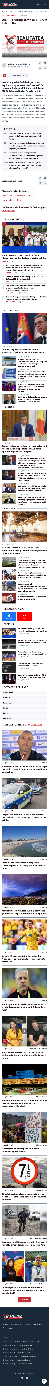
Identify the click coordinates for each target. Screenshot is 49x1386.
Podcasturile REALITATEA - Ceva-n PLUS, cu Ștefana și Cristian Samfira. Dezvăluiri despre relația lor (24, 1055)
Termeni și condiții (16, 1324)
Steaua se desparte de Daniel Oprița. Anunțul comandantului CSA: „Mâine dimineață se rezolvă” (25, 165)
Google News (8, 210)
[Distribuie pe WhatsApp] (40, 68)
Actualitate (18, 11)
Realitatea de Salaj (27, 1349)
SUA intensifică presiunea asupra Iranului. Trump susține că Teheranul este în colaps (32, 399)
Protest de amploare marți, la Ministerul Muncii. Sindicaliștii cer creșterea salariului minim (32, 575)
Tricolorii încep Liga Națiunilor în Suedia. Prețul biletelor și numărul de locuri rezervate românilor (23, 959)
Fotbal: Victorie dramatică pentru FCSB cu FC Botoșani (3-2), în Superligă (25, 278)
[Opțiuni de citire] (44, 1381)
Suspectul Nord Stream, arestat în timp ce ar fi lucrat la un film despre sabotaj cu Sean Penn (24, 1243)
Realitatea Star (34, 1341)
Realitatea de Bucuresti (24, 1360)
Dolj (19, 200)
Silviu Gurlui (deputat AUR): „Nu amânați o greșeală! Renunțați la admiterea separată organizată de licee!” (32, 500)
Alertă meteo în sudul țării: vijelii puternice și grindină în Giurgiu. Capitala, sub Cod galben (24, 912)
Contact (5, 1324)
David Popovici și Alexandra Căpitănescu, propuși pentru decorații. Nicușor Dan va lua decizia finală (23, 1290)
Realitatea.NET (7, 1341)
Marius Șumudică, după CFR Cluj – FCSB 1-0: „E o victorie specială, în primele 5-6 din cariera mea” (24, 1007)
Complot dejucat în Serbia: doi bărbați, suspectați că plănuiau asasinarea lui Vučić (26, 136)
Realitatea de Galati (9, 1353)
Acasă (6, 11)
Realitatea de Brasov (25, 1345)
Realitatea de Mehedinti (28, 1356)
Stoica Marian (41, 1097)
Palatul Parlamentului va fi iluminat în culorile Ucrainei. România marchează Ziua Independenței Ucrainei (24, 1103)
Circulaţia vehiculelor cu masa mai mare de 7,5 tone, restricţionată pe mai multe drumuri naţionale (24, 1197)
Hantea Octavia (22, 64)
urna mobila (8, 200)
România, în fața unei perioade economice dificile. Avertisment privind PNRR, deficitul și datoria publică (26, 155)
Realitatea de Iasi (8, 1360)
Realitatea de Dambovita (10, 1356)
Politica (5, 261)
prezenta (21, 195)
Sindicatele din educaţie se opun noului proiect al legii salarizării (21, 1150)
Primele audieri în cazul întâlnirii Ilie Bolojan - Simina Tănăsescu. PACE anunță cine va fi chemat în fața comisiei (32, 477)
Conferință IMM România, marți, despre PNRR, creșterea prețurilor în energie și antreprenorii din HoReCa (25, 287)
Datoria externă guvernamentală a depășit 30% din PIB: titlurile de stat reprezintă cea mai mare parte (32, 587)
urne (30, 195)
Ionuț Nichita (42, 763)
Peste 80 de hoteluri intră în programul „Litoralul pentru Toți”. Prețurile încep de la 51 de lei (23, 865)
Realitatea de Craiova (38, 1049)
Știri (11, 11)
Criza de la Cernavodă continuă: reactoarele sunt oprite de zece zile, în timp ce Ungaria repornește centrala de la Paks (32, 563)
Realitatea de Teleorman (10, 1349)
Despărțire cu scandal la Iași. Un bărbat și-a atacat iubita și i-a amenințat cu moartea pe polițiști (24, 817)
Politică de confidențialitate (34, 1324)
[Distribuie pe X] (45, 68)
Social (8, 273)
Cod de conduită (8, 1328)
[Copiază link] (40, 63)
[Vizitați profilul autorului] (4, 65)
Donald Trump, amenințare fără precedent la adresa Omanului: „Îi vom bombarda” (26, 298)
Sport (8, 282)
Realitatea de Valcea (9, 1345)
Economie (10, 293)
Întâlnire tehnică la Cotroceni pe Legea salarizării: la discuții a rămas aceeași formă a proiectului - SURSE (24, 550)
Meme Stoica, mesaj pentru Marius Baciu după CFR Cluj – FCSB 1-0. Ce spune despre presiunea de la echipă (24, 769)
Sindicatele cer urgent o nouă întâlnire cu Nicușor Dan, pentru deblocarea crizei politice (24, 256)
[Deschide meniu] (44, 4)
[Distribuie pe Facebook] (45, 63)
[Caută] (38, 4)
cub (4, 195)
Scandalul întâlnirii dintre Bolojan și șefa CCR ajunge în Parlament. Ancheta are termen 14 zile (32, 488)
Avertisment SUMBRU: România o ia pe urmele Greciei (32, 598)
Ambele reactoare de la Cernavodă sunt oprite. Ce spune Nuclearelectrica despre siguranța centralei (27, 146)
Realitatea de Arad (24, 1353)
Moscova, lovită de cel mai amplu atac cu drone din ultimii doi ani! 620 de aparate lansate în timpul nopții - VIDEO (24, 267)
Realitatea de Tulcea (25, 1364)
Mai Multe (24, 1300)
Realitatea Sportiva (21, 1341)
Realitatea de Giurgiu (9, 1364)
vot (11, 195)
